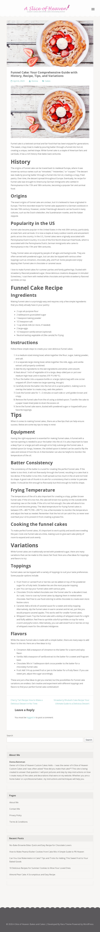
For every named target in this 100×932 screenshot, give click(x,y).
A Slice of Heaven (21, 924)
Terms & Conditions (18, 821)
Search (10, 735)
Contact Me (14, 809)
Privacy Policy (15, 815)
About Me (13, 802)
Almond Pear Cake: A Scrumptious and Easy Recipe (32, 874)
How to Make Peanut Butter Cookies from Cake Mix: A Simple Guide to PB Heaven (46, 851)
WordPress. (88, 924)
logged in (31, 717)
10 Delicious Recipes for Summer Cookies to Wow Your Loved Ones (40, 868)
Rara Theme (66, 924)
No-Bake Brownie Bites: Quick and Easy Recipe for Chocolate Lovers (40, 845)
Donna (35, 81)
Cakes (47, 81)
